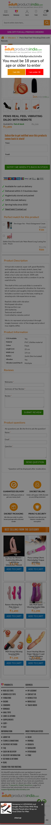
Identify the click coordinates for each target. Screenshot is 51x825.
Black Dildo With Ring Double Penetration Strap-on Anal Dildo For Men (25, 809)
